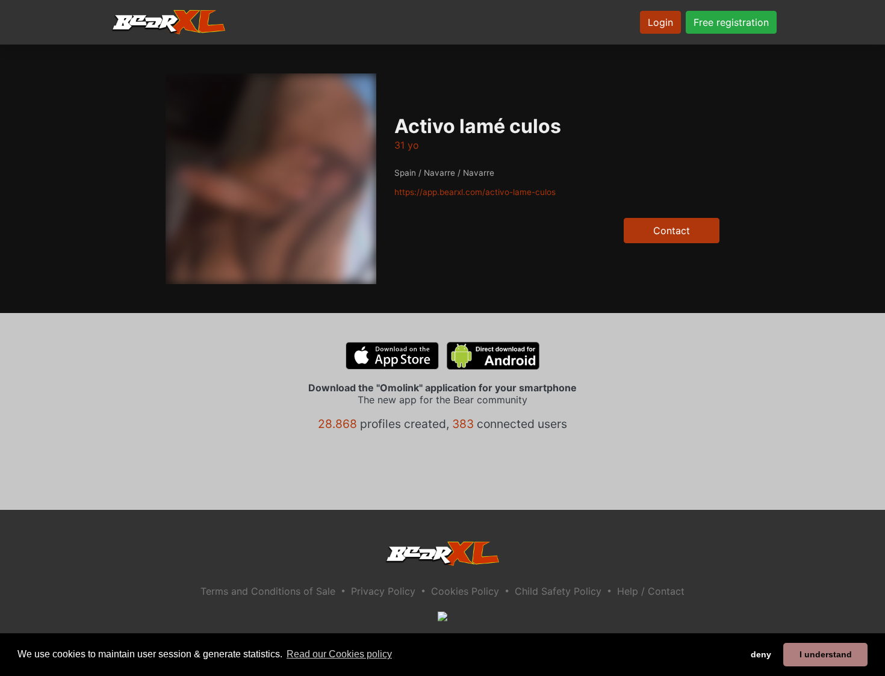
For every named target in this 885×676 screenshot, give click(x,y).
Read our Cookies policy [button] (339, 654)
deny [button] (761, 654)
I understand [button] (826, 654)
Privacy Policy (383, 591)
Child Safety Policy (558, 591)
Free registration (731, 22)
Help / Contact (651, 591)
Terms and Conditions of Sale (267, 591)
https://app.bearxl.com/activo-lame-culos (475, 192)
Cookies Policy (465, 591)
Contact (671, 231)
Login (660, 22)
